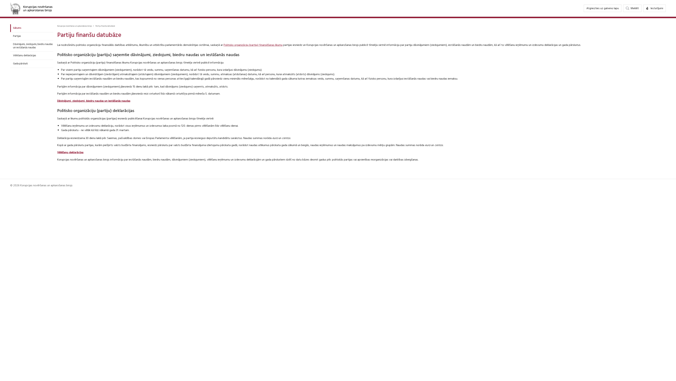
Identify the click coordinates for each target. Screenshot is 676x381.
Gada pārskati (20, 64)
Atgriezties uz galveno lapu (602, 8)
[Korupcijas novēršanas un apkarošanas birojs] (31, 8)
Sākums (17, 28)
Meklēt (635, 8)
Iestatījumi (656, 8)
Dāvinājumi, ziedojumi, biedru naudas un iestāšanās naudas (33, 46)
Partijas (17, 36)
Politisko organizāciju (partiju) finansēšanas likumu (253, 45)
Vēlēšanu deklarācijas (24, 55)
